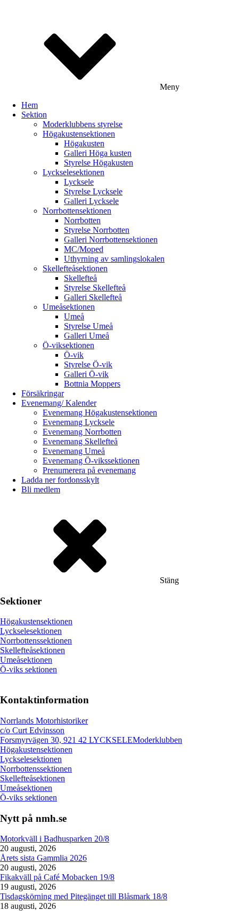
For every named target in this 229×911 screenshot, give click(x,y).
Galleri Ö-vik (86, 374)
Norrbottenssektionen (36, 640)
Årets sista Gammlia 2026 (43, 857)
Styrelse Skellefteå (95, 287)
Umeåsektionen (69, 306)
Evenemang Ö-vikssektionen (91, 460)
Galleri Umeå (86, 335)
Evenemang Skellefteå (80, 441)
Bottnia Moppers (92, 383)
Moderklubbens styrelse (82, 124)
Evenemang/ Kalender (58, 402)
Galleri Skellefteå (93, 297)
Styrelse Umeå (88, 326)
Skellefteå (80, 277)
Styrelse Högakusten (98, 162)
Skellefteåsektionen (75, 268)
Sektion (34, 114)
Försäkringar (42, 393)
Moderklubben (157, 739)
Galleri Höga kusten (98, 153)
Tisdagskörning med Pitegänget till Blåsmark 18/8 (83, 896)
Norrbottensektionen (77, 210)
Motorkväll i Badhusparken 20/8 (54, 838)
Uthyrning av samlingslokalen (114, 258)
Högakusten (84, 143)
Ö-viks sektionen (28, 669)
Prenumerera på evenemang (89, 470)
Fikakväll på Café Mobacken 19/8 (57, 877)
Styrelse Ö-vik (88, 364)
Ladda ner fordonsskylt (60, 479)
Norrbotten (82, 220)
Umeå (74, 316)
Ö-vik (74, 354)
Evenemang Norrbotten (82, 431)
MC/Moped (83, 249)
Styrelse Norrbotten (96, 229)
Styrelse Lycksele (93, 191)
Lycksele (79, 181)
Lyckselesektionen (73, 172)
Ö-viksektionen (68, 345)
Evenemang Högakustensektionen (100, 412)
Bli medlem (40, 489)
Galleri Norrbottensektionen (111, 239)
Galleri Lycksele (91, 201)
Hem (29, 104)
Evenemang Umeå (74, 451)
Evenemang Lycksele (78, 422)
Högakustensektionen (79, 133)
